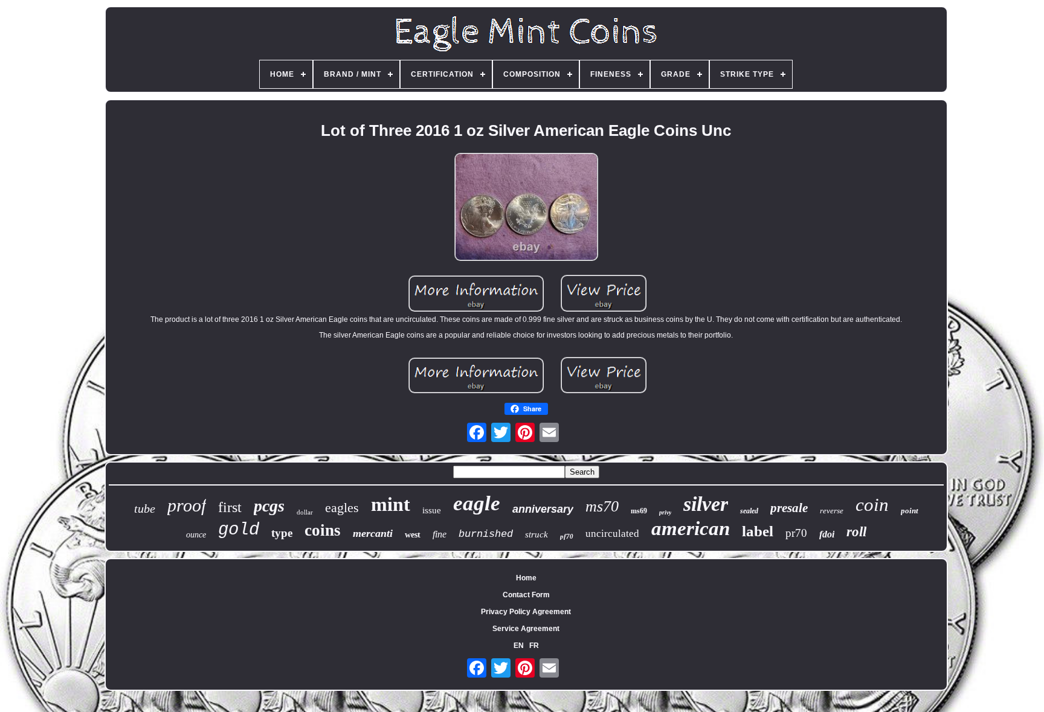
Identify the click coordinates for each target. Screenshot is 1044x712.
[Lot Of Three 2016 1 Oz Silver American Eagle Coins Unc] (526, 208)
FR (534, 645)
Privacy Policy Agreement (526, 612)
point (909, 510)
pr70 (796, 533)
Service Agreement (525, 628)
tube (144, 508)
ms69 (639, 511)
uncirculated (612, 533)
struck (536, 534)
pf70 (566, 536)
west (412, 534)
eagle (476, 503)
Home (526, 578)
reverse (831, 510)
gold (238, 530)
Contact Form (526, 595)
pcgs (269, 505)
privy (665, 512)
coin (872, 504)
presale (789, 508)
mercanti (373, 533)
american (690, 528)
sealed (749, 511)
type (281, 533)
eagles (342, 507)
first (230, 507)
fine (439, 534)
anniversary (542, 509)
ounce (196, 534)
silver (705, 504)
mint (390, 504)
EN (519, 645)
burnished (486, 534)
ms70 (602, 506)
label (757, 531)
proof (186, 505)
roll (856, 531)
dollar (305, 512)
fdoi (826, 534)
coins (322, 530)
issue (431, 510)
